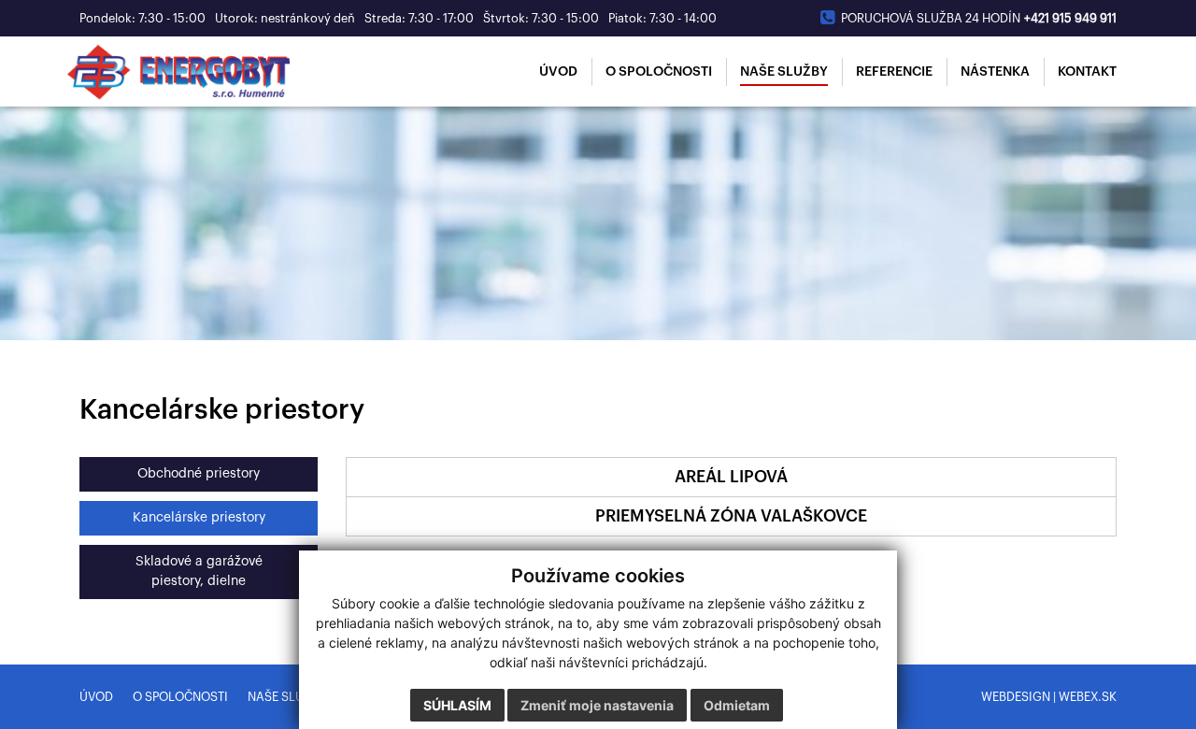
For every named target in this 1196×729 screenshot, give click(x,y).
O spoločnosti (180, 697)
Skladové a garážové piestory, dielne (199, 571)
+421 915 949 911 (1070, 18)
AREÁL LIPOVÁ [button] (731, 477)
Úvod (96, 697)
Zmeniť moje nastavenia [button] (597, 705)
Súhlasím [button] (457, 705)
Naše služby (287, 697)
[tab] (731, 477)
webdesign (1015, 697)
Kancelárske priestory (199, 517)
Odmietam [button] (737, 705)
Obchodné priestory (198, 473)
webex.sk (1088, 697)
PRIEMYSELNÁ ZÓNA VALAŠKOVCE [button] (731, 516)
